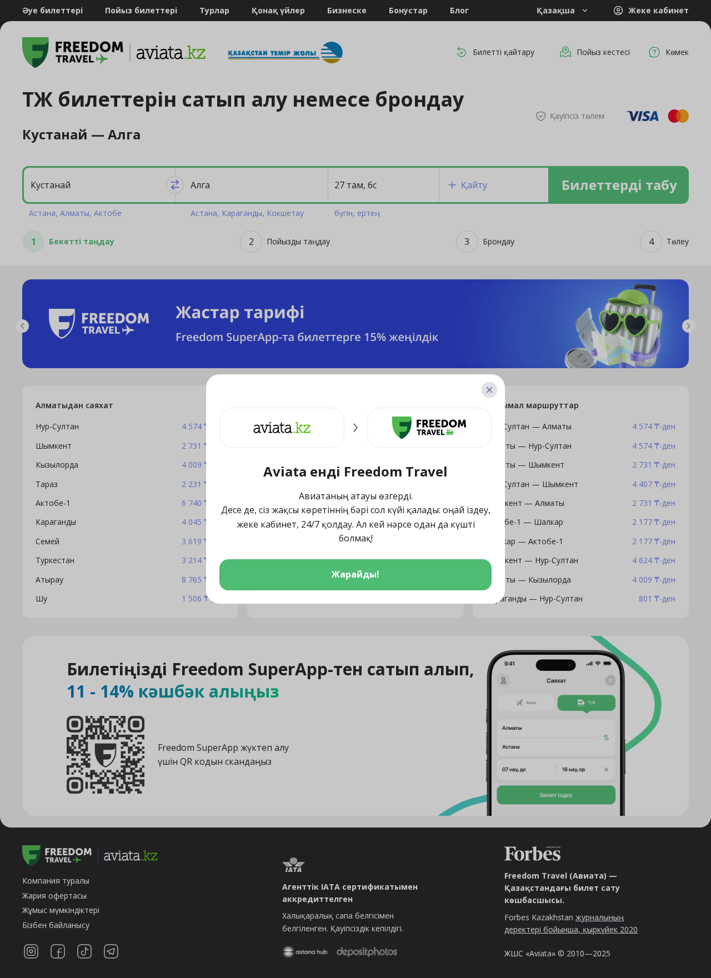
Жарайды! (355, 574)
